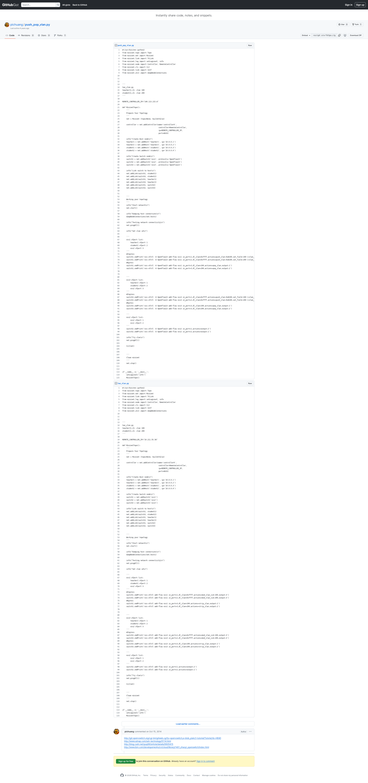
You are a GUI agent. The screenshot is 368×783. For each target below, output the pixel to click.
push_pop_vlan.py (37, 24)
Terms (145, 775)
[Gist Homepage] (10, 4)
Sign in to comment (206, 761)
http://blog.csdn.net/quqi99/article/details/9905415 (148, 744)
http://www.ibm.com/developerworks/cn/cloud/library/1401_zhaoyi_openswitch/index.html (166, 747)
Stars (45, 35)
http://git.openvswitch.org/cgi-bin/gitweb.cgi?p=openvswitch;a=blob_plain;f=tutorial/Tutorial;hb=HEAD (172, 738)
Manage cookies (208, 775)
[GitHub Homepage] (122, 775)
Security (162, 775)
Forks (61, 35)
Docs (189, 775)
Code (11, 35)
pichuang (16, 24)
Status (170, 775)
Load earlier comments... (188, 724)
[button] (339, 35)
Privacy (153, 775)
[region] (184, 213)
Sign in (348, 4)
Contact (196, 775)
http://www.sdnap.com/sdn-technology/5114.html (147, 741)
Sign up (360, 4)
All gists (66, 5)
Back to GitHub (80, 5)
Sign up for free (125, 761)
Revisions (27, 35)
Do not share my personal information (233, 775)
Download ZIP (356, 35)
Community (180, 775)
